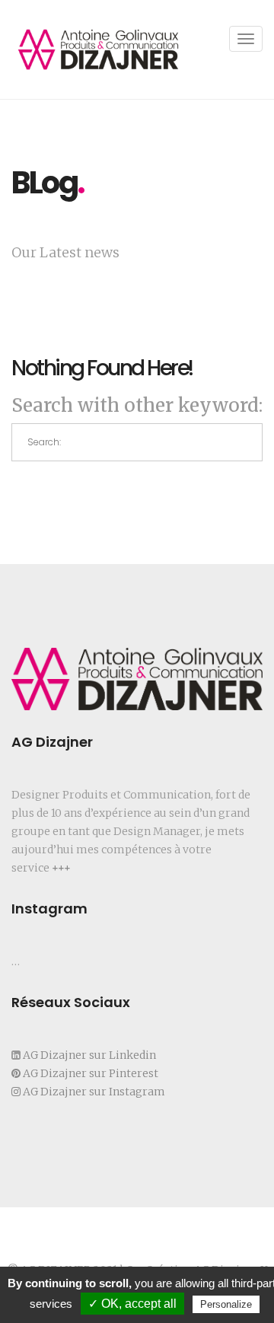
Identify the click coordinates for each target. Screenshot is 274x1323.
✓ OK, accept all (132, 1303)
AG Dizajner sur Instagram (94, 1091)
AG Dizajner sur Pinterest (90, 1073)
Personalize (226, 1304)
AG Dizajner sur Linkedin (88, 1055)
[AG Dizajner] (98, 49)
